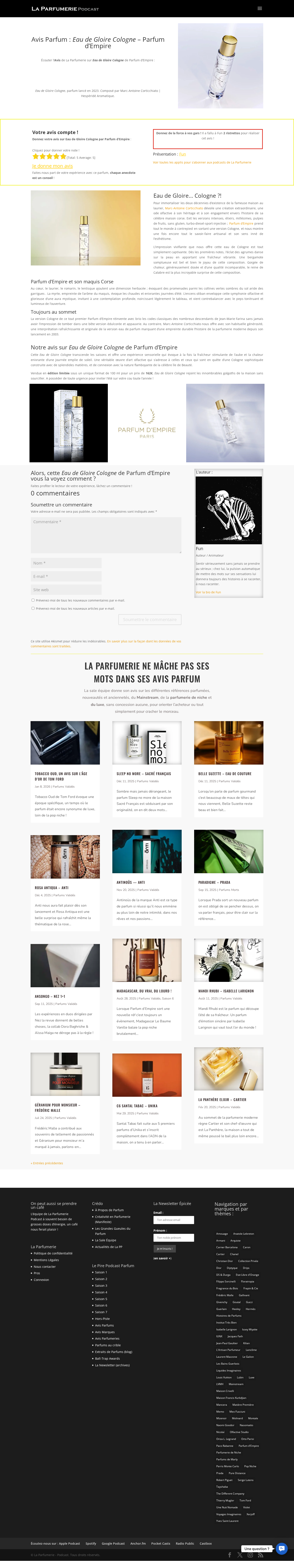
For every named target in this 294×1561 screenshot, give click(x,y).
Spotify (91, 1543)
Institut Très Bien (226, 1322)
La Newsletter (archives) (112, 1365)
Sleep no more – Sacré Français (144, 773)
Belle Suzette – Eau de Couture (225, 773)
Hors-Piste (102, 1319)
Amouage (222, 1234)
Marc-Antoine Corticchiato (184, 208)
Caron (246, 1247)
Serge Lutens (246, 1480)
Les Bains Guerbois (227, 1363)
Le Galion (248, 1357)
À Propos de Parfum (109, 1210)
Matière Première (243, 1405)
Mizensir (221, 1418)
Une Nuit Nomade (227, 1507)
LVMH (219, 1384)
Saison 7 (101, 1312)
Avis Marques (105, 1332)
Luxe (251, 1377)
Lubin (240, 1377)
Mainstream (236, 1384)
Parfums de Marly (227, 1459)
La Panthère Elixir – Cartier (222, 1099)
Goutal (237, 1302)
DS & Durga (223, 1275)
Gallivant (244, 1295)
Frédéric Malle (225, 1295)
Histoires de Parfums (228, 1315)
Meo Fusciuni (237, 1411)
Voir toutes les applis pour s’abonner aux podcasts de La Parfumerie (202, 162)
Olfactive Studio (239, 1432)
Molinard (237, 1418)
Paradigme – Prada (214, 882)
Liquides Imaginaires (228, 1370)
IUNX (219, 1336)
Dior (218, 1268)
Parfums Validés (64, 787)
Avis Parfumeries (107, 1338)
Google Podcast (113, 1543)
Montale (253, 1418)
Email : (158, 1213)
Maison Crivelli (225, 1391)
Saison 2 (101, 1279)
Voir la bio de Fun (208, 592)
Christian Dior (224, 1261)
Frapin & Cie (250, 1288)
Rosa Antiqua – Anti (51, 887)
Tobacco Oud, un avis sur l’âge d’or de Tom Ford (61, 776)
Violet (246, 1507)
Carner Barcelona (227, 1247)
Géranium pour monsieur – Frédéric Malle (57, 1107)
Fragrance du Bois (227, 1288)
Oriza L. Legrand (226, 1439)
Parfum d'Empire (249, 1446)
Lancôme (251, 1350)
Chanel (234, 1254)
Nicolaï (220, 1432)
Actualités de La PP (108, 1247)
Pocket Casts (160, 1543)
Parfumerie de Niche (228, 1452)
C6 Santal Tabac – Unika (137, 1105)
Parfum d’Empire (241, 223)
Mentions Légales (46, 1260)
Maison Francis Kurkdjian (231, 1398)
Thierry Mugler (225, 1500)
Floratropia (247, 1281)
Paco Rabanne (224, 1446)
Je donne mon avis (52, 165)
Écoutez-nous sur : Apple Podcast (55, 1543)
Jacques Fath (235, 1336)
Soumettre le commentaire (150, 619)
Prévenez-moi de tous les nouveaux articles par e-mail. (75, 608)
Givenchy (221, 1302)
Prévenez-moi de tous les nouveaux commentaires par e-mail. (80, 600)
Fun (182, 154)
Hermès (250, 1309)
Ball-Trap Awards (107, 1358)
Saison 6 (168, 998)
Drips (246, 1268)
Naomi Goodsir (225, 1425)
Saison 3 (101, 1285)
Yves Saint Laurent (227, 1521)
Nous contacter (45, 1267)
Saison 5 (101, 1299)
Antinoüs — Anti (131, 882)
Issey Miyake (249, 1329)
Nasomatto (246, 1425)
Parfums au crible (108, 1345)
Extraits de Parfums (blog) (113, 1352)
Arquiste (236, 1240)
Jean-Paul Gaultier (227, 1343)
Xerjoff (251, 1514)
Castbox (206, 1543)
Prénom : (160, 1230)
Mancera (221, 1405)
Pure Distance (237, 1473)
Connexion (41, 1280)
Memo (220, 1411)
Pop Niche (250, 1466)
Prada (219, 1473)
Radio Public (185, 1543)
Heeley (236, 1309)
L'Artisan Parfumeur (228, 1350)
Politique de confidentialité (53, 1253)
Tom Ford (245, 1500)
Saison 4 (101, 1292)
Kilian (246, 1343)
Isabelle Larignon (226, 1329)
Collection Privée (248, 1261)
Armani (220, 1240)
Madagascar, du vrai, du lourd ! (144, 990)
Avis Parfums (104, 1325)
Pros (37, 1273)
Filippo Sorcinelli (226, 1281)
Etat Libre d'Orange (247, 1275)
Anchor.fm (138, 1543)
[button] (282, 1549)
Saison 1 (101, 1272)
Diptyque (232, 1268)
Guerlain (221, 1309)
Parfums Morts (229, 890)
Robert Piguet (224, 1480)
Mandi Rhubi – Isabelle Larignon (226, 990)
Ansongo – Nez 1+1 (50, 996)
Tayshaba (222, 1487)
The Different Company (230, 1493)
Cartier (220, 1254)
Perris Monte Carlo (227, 1466)
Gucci (249, 1302)
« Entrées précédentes (47, 1163)
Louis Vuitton (224, 1377)
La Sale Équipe (105, 1240)
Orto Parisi (247, 1439)
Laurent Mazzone (226, 1357)
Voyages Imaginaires (228, 1514)
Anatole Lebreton (243, 1234)
